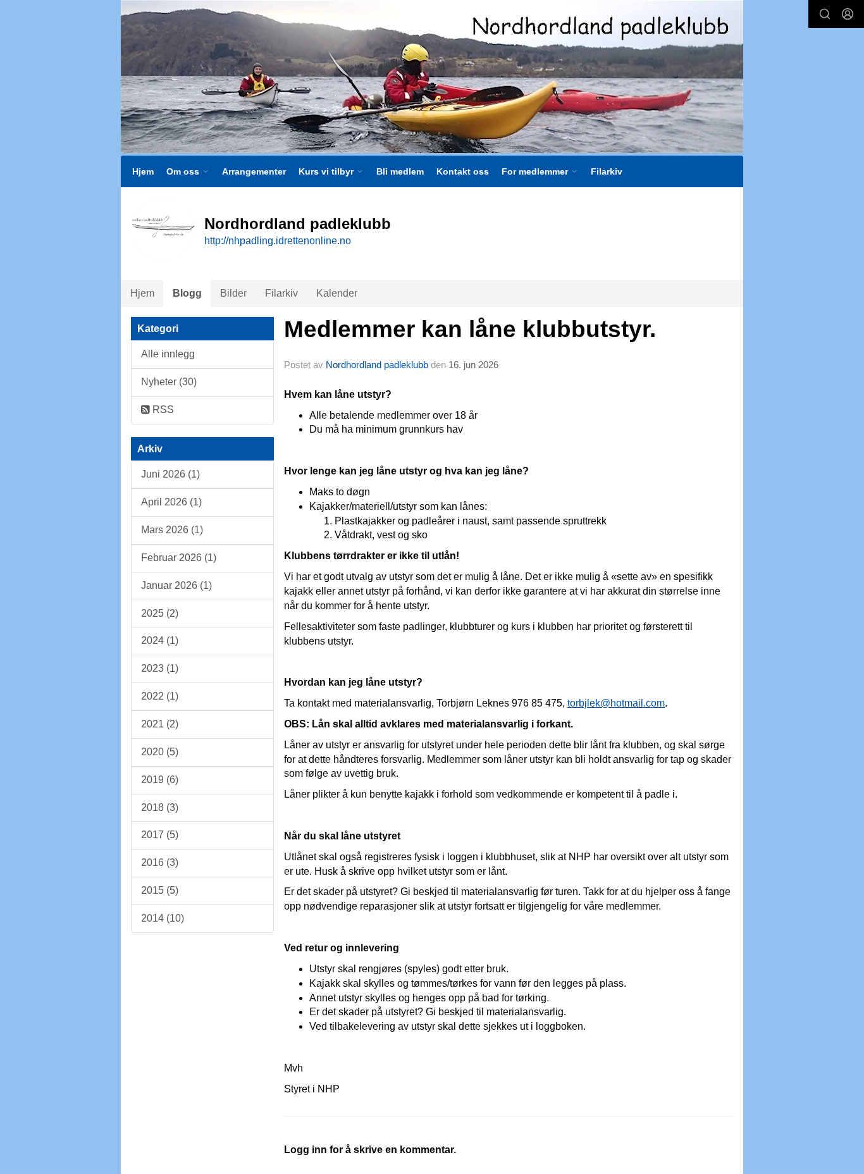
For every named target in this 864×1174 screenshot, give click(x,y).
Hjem (143, 171)
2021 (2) (159, 724)
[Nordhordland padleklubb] (432, 76)
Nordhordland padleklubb (377, 364)
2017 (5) (159, 834)
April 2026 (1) (171, 502)
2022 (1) (159, 696)
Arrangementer (254, 171)
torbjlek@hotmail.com (616, 703)
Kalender (336, 293)
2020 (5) (159, 751)
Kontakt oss (462, 171)
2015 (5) (159, 890)
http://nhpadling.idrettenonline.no (277, 240)
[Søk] (824, 14)
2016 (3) (159, 862)
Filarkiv (606, 171)
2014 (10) (162, 918)
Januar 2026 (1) (176, 585)
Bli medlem (400, 171)
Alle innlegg (168, 354)
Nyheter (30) (169, 381)
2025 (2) (159, 613)
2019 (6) (159, 779)
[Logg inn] (847, 14)
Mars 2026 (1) (172, 529)
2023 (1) (159, 668)
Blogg (187, 293)
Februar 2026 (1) (178, 557)
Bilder (233, 293)
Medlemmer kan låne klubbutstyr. (470, 329)
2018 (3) (159, 807)
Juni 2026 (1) (170, 474)
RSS (162, 409)
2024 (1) (159, 640)
